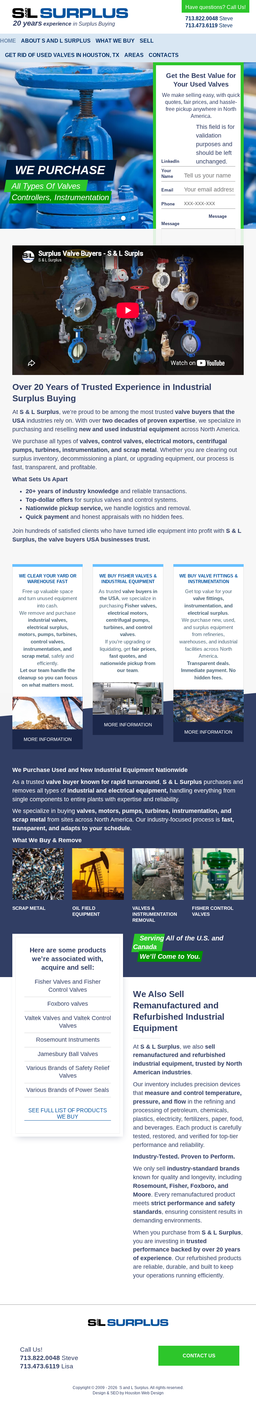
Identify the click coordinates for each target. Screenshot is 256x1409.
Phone (168, 203)
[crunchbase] (47, 1342)
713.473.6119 (201, 25)
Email (167, 189)
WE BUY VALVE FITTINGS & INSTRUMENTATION (208, 578)
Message (218, 216)
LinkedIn (170, 161)
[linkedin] (40, 1342)
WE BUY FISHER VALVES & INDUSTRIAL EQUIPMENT (128, 578)
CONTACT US (199, 1355)
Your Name (167, 173)
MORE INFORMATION (48, 739)
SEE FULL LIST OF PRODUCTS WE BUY (67, 1114)
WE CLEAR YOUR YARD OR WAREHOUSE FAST (47, 578)
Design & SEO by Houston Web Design (128, 1393)
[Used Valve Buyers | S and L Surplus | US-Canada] (70, 13)
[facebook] (33, 1342)
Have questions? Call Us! (215, 7)
